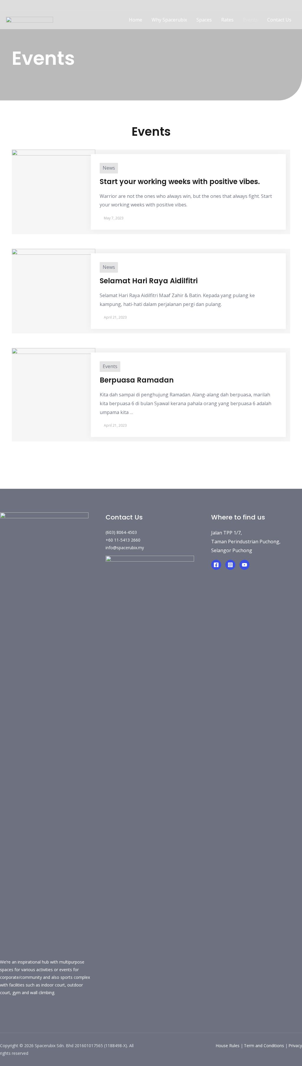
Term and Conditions (264, 1045)
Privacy (295, 1045)
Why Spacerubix (169, 19)
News (109, 168)
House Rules (227, 1045)
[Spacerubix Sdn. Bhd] (29, 19)
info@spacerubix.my (125, 547)
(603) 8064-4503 (121, 532)
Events (250, 19)
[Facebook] (216, 565)
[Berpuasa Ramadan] (53, 389)
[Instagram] (230, 565)
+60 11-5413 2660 (123, 540)
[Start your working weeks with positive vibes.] (53, 191)
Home (135, 19)
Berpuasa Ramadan (137, 380)
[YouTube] (244, 565)
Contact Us (279, 19)
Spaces (204, 19)
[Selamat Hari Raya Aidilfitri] (53, 290)
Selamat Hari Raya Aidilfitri (149, 281)
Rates (227, 19)
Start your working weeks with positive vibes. (180, 181)
